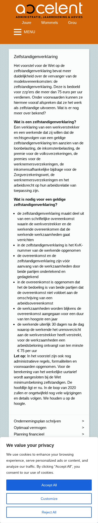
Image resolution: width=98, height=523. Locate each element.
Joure (26, 22)
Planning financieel (29, 434)
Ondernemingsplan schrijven (37, 421)
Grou (72, 22)
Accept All (49, 485)
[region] (49, 480)
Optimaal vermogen (30, 427)
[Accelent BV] (49, 7)
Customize (49, 499)
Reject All (49, 512)
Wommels (49, 22)
